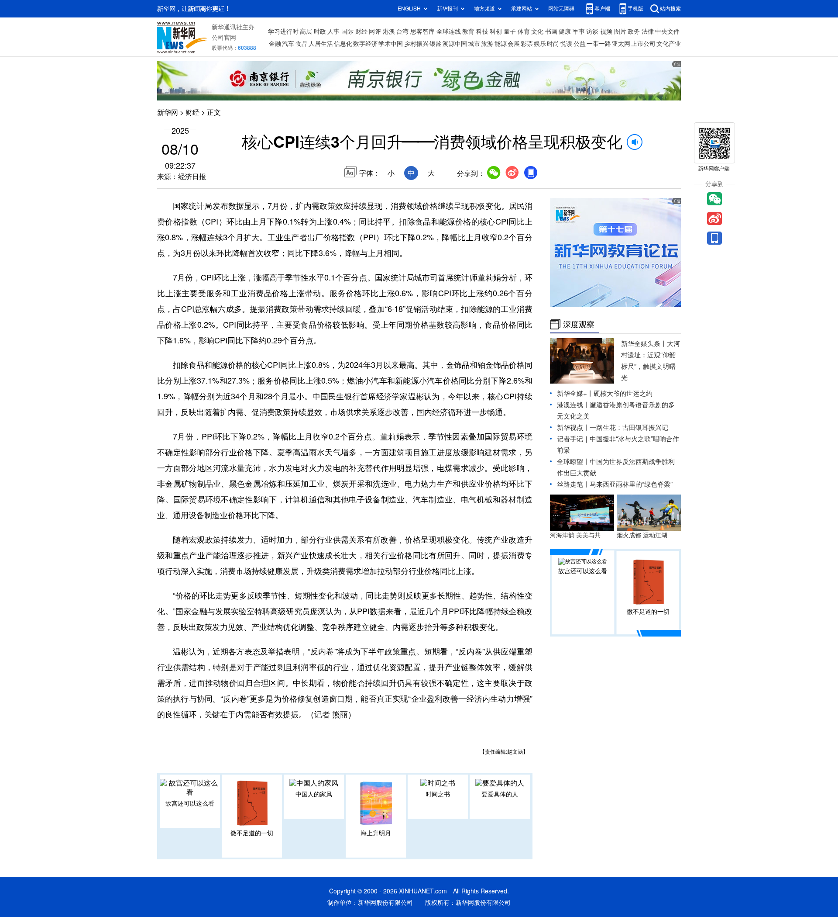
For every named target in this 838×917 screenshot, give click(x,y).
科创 (496, 31)
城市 (474, 44)
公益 (580, 44)
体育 (524, 31)
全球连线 (448, 31)
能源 (501, 44)
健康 (565, 31)
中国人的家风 (313, 794)
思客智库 (422, 31)
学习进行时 (283, 31)
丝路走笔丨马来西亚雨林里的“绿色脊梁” (615, 484)
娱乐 (540, 44)
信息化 (343, 44)
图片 (620, 31)
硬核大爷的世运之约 (623, 393)
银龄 (435, 44)
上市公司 (643, 44)
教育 (468, 31)
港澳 (389, 31)
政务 (634, 31)
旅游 (487, 44)
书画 (551, 31)
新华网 (167, 112)
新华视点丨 (573, 427)
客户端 (602, 8)
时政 (320, 31)
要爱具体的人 (499, 794)
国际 (347, 31)
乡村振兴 (416, 44)
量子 (510, 31)
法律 (648, 31)
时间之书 (438, 794)
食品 (301, 44)
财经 (361, 31)
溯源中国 (455, 44)
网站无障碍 (561, 8)
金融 (275, 44)
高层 (306, 31)
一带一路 (599, 44)
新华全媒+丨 (575, 393)
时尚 (553, 44)
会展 (514, 44)
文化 (537, 31)
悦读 (566, 44)
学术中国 (390, 44)
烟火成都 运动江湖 (642, 535)
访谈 (592, 31)
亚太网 (621, 44)
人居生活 (321, 44)
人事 (333, 31)
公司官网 (224, 38)
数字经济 (365, 44)
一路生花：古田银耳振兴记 (629, 427)
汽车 (288, 44)
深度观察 (578, 324)
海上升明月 (376, 833)
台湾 (402, 31)
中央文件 (667, 31)
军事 (579, 31)
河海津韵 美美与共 (575, 535)
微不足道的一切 (251, 833)
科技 (482, 31)
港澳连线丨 (573, 404)
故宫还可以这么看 (189, 803)
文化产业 (668, 44)
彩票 (527, 44)
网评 (375, 31)
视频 (606, 31)
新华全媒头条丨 (644, 343)
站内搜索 (670, 8)
